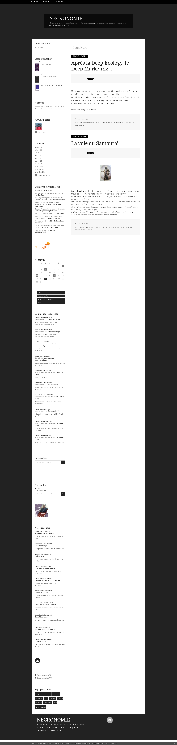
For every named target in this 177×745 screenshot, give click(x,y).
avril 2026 (38, 158)
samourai (81, 230)
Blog (39, 293)
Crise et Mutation (43, 296)
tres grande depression (43, 694)
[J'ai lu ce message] (175, 743)
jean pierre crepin (104, 122)
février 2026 (39, 164)
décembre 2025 (40, 169)
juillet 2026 (38, 150)
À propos (60, 2)
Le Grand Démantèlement (45, 568)
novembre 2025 (40, 172)
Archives (47, 2)
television (89, 230)
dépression (47, 703)
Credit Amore (40, 641)
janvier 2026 (39, 166)
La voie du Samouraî (95, 143)
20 (54, 276)
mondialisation (104, 227)
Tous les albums (43, 132)
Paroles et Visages (53, 218)
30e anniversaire (41, 221)
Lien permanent (82, 119)
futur (45, 698)
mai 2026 (38, 155)
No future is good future (45, 629)
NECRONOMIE (66, 18)
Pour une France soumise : (44, 213)
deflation (52, 698)
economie (38, 698)
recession (38, 703)
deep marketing (84, 122)
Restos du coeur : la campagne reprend (49, 193)
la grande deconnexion (45, 299)
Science (40, 302)
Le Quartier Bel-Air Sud (49, 227)
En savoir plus (113, 743)
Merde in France (41, 593)
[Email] (37, 660)
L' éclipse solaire (41, 230)
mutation (56, 694)
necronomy (123, 122)
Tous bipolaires (41, 617)
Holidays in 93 (53, 385)
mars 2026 (38, 161)
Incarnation (47, 190)
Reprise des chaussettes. (44, 372)
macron (60, 698)
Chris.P (37, 358)
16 (37, 276)
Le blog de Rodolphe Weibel (47, 211)
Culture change (54, 319)
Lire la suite (49, 108)
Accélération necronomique (46, 345)
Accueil (34, 2)
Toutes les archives (44, 175)
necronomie (39, 319)
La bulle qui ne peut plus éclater (48, 580)
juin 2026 (38, 153)
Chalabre (40, 195)
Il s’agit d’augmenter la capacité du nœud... (50, 209)
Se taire (37, 190)
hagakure (93, 122)
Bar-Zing (60, 213)
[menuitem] (36, 2)
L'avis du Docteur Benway (45, 605)
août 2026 (38, 147)
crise (55, 703)
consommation (40, 707)
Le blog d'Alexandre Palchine (54, 199)
